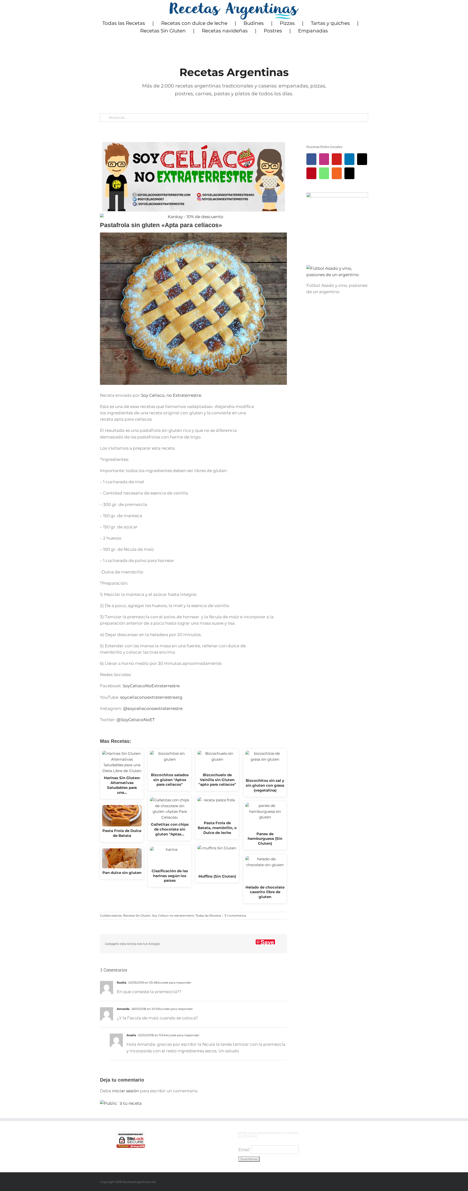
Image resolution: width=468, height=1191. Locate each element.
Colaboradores (111, 915)
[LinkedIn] (349, 159)
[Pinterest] (311, 173)
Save (267, 941)
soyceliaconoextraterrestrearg (151, 697)
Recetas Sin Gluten (163, 31)
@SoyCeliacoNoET (136, 719)
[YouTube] (337, 159)
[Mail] (349, 173)
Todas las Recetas (123, 23)
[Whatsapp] (324, 173)
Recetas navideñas (225, 31)
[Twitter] (362, 159)
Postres (273, 31)
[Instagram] (324, 159)
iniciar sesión (126, 1090)
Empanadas (313, 31)
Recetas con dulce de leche (194, 23)
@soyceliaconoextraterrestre (153, 708)
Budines (254, 23)
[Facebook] (311, 159)
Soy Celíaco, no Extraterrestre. (171, 395)
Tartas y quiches (330, 23)
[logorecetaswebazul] (234, 4)
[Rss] (337, 173)
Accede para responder (174, 982)
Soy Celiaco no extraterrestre (173, 915)
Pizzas (287, 23)
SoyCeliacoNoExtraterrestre (151, 685)
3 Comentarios (235, 915)
